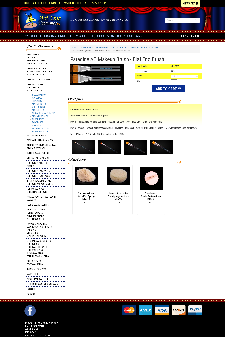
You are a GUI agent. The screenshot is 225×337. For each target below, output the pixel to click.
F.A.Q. (86, 3)
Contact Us (54, 3)
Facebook (31, 289)
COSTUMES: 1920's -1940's (38, 171)
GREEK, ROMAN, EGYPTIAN (38, 153)
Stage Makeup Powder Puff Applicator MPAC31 (151, 196)
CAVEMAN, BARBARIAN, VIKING (40, 140)
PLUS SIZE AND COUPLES (38, 205)
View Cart (189, 3)
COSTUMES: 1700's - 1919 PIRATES (38, 164)
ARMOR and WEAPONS (37, 269)
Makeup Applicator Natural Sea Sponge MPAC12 (86, 196)
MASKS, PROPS (33, 274)
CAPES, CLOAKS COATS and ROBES (35, 263)
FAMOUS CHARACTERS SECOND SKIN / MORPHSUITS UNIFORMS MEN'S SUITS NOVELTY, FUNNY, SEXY (39, 230)
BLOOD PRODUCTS (40, 116)
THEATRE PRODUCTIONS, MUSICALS (42, 284)
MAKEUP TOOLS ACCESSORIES (144, 47)
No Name (31, 294)
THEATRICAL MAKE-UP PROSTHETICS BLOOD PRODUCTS (36, 87)
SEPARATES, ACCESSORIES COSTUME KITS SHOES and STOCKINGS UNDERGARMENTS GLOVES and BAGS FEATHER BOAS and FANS (39, 249)
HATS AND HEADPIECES (37, 135)
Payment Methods (72, 3)
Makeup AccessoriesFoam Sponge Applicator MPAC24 (118, 196)
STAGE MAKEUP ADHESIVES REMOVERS (39, 98)
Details (140, 36)
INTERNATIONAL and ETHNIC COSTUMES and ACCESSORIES (40, 182)
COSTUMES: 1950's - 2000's (38, 176)
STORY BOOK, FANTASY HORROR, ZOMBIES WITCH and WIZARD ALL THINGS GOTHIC (37, 214)
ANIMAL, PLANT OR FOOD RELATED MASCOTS (42, 198)
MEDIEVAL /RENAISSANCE (38, 158)
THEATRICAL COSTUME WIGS (39, 79)
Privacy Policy (99, 3)
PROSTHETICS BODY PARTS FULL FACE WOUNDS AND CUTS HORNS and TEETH (40, 125)
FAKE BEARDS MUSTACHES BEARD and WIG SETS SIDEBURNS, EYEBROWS (37, 59)
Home (27, 3)
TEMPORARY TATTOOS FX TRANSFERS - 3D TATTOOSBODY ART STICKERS (39, 71)
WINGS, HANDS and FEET (37, 279)
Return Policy (39, 3)
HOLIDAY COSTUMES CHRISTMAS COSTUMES (37, 190)
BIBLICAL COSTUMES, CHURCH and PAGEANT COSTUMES (41, 147)
